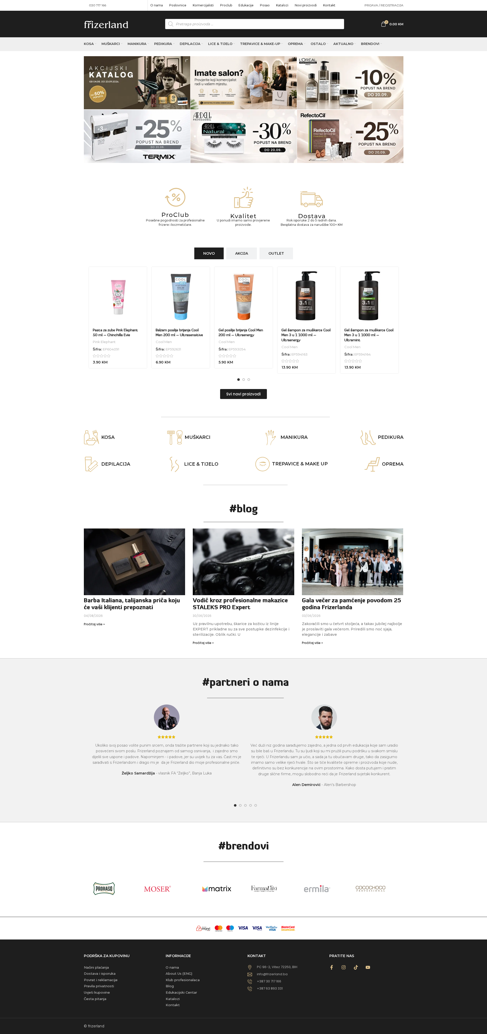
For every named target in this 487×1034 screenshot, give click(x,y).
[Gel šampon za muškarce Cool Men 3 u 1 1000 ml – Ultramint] (369, 296)
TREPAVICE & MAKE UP (300, 464)
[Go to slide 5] (255, 805)
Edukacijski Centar (181, 992)
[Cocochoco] (376, 888)
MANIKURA (294, 437)
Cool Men (164, 342)
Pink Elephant (104, 342)
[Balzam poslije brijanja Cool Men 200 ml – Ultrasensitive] (181, 296)
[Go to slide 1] (238, 379)
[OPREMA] (372, 464)
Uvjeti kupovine (97, 992)
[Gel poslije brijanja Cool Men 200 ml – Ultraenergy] (244, 296)
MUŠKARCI (197, 437)
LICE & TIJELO (201, 464)
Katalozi (173, 999)
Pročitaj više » (94, 624)
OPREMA (392, 464)
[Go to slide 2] (243, 379)
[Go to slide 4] (250, 805)
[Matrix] (216, 888)
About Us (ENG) (179, 973)
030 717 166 (97, 5)
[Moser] (163, 888)
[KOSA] (91, 437)
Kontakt (173, 1005)
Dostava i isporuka (100, 973)
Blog (170, 986)
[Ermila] (323, 888)
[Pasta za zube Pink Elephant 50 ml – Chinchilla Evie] (118, 296)
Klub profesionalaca (183, 980)
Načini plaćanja (96, 967)
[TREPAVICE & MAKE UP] (262, 464)
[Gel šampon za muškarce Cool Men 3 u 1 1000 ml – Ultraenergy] (306, 296)
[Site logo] (106, 23)
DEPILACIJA (115, 464)
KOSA (108, 437)
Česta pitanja (95, 999)
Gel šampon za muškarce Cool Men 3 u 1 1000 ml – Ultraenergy (306, 335)
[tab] (209, 254)
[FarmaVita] (270, 888)
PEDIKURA (390, 437)
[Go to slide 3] (248, 379)
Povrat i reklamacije (101, 980)
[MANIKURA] (270, 437)
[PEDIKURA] (368, 437)
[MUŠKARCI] (175, 437)
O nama (172, 967)
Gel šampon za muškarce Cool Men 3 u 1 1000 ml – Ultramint (368, 335)
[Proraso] (110, 888)
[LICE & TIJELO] (174, 464)
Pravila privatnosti (99, 986)
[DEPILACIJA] (91, 464)
